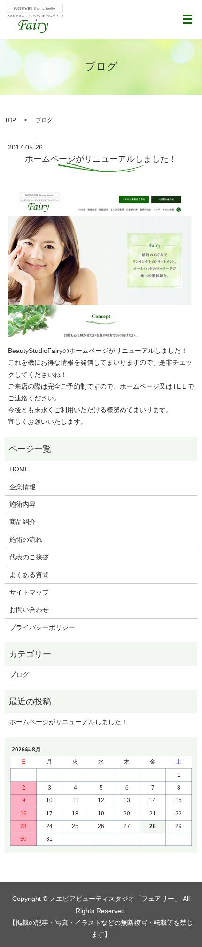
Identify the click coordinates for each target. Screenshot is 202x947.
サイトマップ (29, 592)
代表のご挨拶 (29, 557)
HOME (19, 469)
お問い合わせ (29, 609)
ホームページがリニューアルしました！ (101, 159)
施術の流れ (25, 539)
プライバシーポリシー (42, 627)
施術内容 (22, 504)
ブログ (19, 674)
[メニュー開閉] (187, 19)
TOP (10, 120)
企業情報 (22, 487)
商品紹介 (22, 521)
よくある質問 (29, 575)
